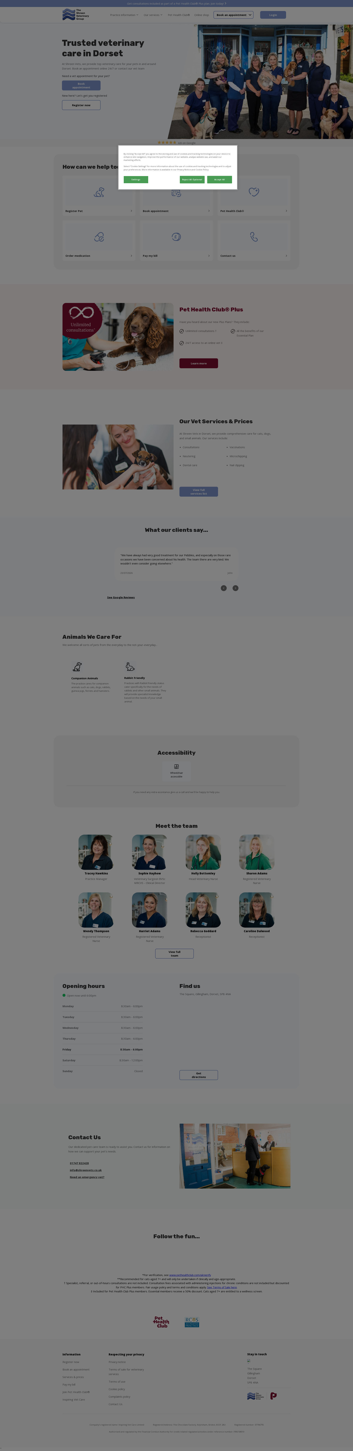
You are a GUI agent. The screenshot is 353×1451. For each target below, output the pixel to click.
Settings (135, 179)
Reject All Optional (192, 179)
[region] (178, 167)
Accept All (219, 179)
